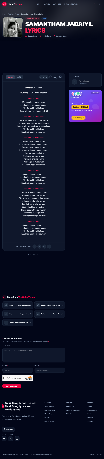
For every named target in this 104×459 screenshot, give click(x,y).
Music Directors (71, 4)
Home (38, 4)
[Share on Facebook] (34, 246)
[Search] (100, 4)
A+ (47, 77)
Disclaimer (91, 414)
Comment (6, 346)
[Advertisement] (52, 56)
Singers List (70, 406)
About (89, 406)
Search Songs (49, 421)
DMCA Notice (92, 410)
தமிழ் (19, 77)
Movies (47, 4)
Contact (90, 421)
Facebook (9, 429)
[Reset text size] (43, 77)
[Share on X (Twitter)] (39, 246)
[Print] (60, 77)
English (10, 77)
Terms (92, 454)
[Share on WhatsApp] (44, 246)
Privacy (90, 417)
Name (5, 366)
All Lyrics (69, 414)
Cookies (99, 454)
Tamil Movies (49, 406)
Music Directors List (73, 410)
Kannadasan (32, 36)
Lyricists (57, 4)
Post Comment (11, 386)
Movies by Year (49, 410)
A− (41, 77)
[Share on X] (10, 438)
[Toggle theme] (94, 4)
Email (37, 366)
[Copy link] (49, 246)
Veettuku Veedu (13, 14)
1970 (44, 18)
